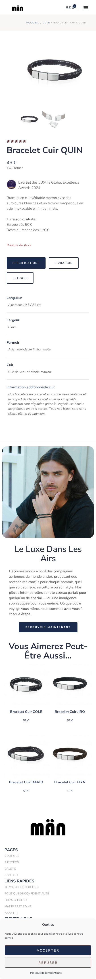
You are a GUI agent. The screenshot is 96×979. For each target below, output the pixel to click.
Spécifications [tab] (26, 263)
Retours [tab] (20, 278)
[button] (85, 7)
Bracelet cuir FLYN (70, 782)
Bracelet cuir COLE (26, 711)
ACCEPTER (48, 950)
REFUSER (48, 962)
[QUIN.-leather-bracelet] (53, 73)
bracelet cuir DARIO (26, 782)
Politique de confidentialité (46, 973)
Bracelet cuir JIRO (70, 711)
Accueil (32, 22)
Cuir (46, 22)
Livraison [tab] (64, 263)
